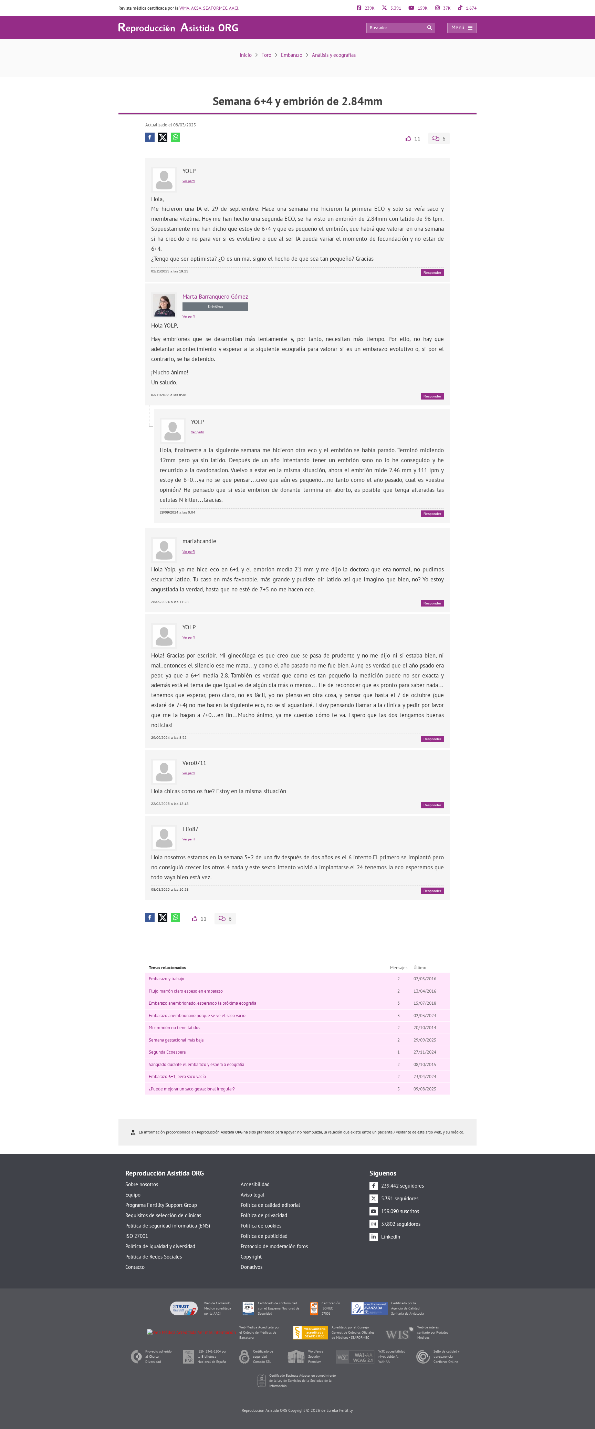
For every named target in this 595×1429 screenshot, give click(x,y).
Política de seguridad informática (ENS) (167, 1225)
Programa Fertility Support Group (161, 1205)
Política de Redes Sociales (153, 1256)
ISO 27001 (136, 1236)
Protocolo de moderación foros (274, 1246)
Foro (266, 55)
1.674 (471, 8)
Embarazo (291, 55)
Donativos (251, 1267)
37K (446, 8)
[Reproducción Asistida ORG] (178, 27)
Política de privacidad (264, 1215)
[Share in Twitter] (162, 137)
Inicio (246, 55)
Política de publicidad (264, 1236)
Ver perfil (188, 181)
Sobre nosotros (141, 1184)
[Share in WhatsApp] (175, 137)
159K (422, 8)
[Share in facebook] (150, 137)
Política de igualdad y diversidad (160, 1246)
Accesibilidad (255, 1184)
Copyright (251, 1256)
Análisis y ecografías (334, 55)
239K (369, 8)
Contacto (135, 1267)
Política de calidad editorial (270, 1205)
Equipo (132, 1194)
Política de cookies (261, 1225)
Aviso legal (252, 1194)
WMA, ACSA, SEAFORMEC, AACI (208, 8)
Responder (432, 273)
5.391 (395, 8)
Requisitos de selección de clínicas (163, 1215)
